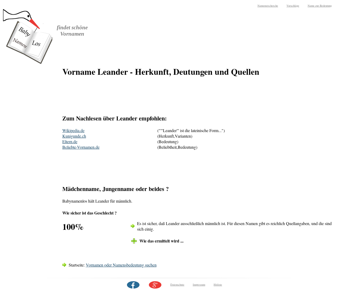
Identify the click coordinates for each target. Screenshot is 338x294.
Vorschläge (293, 5)
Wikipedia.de (73, 130)
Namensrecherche (267, 5)
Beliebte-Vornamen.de (81, 147)
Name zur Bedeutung (320, 5)
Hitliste (218, 284)
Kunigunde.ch (74, 136)
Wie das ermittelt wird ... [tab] (161, 241)
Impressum (199, 284)
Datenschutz (177, 284)
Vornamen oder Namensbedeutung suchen (121, 265)
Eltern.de (69, 141)
